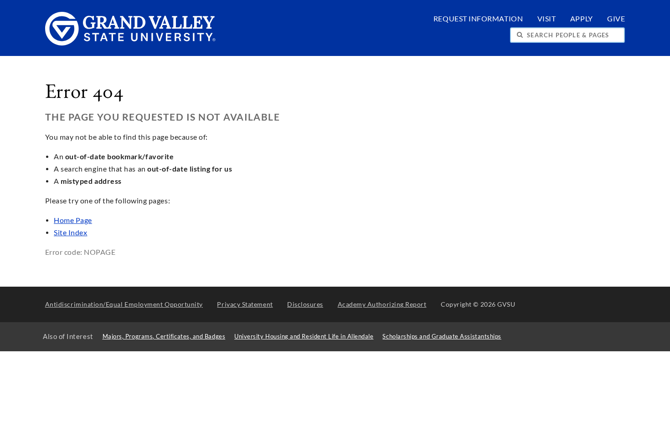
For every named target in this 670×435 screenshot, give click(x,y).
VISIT (546, 19)
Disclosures (305, 304)
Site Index (70, 232)
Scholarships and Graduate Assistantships (441, 336)
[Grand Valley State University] (130, 43)
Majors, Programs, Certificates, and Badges (164, 336)
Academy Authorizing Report (382, 304)
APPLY (581, 19)
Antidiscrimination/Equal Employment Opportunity (124, 304)
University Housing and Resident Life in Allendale (303, 336)
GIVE (616, 19)
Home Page (73, 220)
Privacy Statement (245, 304)
